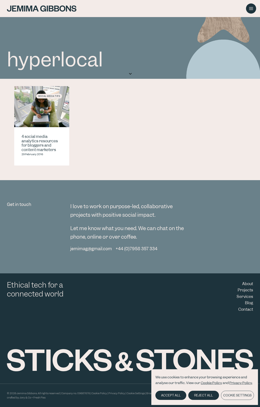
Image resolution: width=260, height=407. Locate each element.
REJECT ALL (203, 395)
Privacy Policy (240, 383)
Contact (245, 309)
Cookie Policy (211, 383)
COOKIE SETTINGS (237, 395)
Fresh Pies (39, 397)
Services (245, 296)
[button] (41, 106)
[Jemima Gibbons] (41, 8)
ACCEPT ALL (171, 395)
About (247, 283)
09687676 (83, 393)
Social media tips (49, 96)
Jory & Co (25, 397)
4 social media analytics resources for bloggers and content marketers (40, 143)
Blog (249, 302)
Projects (245, 290)
